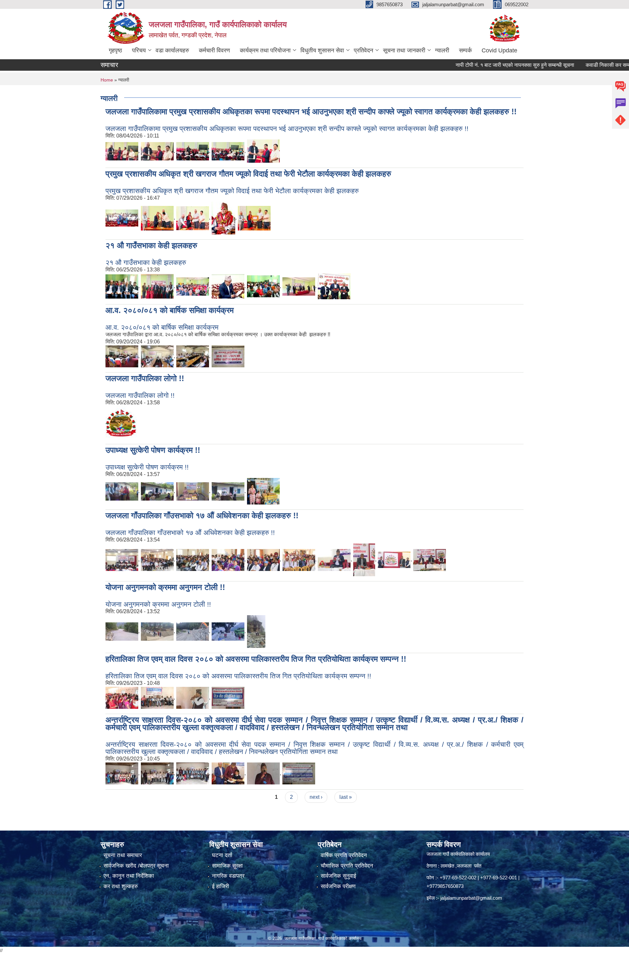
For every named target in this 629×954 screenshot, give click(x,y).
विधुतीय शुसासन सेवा (322, 50)
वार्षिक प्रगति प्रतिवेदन (344, 855)
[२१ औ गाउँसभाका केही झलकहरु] (121, 286)
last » (345, 797)
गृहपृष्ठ (115, 50)
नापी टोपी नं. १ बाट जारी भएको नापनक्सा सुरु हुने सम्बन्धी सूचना (493, 65)
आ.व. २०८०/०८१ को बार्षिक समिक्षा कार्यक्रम (169, 310)
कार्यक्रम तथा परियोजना (265, 50)
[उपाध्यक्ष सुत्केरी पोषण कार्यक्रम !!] (121, 491)
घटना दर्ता (222, 855)
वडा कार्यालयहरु (172, 50)
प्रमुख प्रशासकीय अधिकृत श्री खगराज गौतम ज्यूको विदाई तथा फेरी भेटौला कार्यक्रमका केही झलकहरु (248, 173)
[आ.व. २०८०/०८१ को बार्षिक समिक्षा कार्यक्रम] (121, 356)
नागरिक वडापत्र (228, 876)
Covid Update (499, 50)
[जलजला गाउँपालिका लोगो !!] (121, 422)
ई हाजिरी (220, 886)
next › (316, 797)
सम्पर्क (465, 50)
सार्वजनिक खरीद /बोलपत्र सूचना (136, 866)
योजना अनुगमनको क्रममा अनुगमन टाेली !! (165, 587)
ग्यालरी (442, 50)
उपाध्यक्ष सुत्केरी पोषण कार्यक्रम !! (152, 450)
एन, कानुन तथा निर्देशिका (129, 876)
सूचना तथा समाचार (123, 855)
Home (107, 80)
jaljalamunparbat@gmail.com (471, 898)
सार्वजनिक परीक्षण (338, 886)
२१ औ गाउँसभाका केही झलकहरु (151, 245)
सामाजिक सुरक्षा (227, 866)
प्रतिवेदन (363, 50)
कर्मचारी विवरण (214, 50)
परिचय (139, 50)
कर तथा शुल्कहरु (121, 886)
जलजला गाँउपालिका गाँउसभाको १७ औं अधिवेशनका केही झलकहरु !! (201, 515)
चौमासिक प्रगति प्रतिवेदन (347, 866)
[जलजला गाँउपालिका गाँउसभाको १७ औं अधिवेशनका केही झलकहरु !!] (121, 559)
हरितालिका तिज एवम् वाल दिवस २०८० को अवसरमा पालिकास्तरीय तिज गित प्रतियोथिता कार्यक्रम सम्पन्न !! (255, 658)
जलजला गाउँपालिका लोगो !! (144, 378)
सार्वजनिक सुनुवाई (338, 876)
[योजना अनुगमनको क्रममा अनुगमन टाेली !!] (121, 631)
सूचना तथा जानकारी (404, 50)
